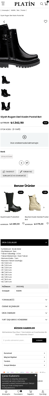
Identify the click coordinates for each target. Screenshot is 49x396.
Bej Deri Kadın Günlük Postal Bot (36, 218)
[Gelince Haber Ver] (27, 163)
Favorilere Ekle (23, 223)
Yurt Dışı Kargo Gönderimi (14, 319)
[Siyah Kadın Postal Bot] (12, 202)
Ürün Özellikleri (9, 242)
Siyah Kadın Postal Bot (10, 217)
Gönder (39, 340)
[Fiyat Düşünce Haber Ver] (21, 163)
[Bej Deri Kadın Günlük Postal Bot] (37, 202)
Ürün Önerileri (8, 313)
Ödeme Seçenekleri (10, 306)
